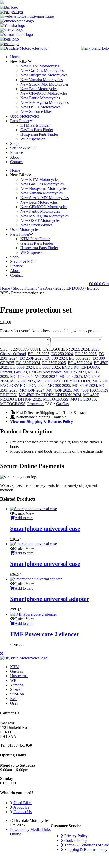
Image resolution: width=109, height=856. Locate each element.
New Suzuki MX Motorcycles (44, 84)
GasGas (46, 288)
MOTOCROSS (55, 399)
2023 (75, 349)
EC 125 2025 (38, 354)
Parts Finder (19, 121)
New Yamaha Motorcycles (41, 79)
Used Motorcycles (24, 116)
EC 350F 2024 (28, 363)
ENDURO (75, 288)
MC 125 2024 (74, 372)
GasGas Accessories (45, 372)
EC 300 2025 (79, 358)
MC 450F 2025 (58, 390)
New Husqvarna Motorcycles (43, 75)
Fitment (30, 288)
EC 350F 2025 (54, 363)
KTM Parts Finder (35, 125)
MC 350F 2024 (84, 385)
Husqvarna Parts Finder (39, 134)
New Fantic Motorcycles (40, 98)
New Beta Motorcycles (38, 89)
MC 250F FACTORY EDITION (63, 381)
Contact (16, 162)
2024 (85, 349)
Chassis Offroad (13, 354)
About (15, 157)
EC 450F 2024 (80, 363)
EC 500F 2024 (22, 367)
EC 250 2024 (62, 354)
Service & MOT (23, 148)
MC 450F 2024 (32, 390)
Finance (16, 152)
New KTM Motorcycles (39, 66)
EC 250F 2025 (31, 358)
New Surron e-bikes (36, 111)
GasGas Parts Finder (36, 130)
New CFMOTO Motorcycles (43, 93)
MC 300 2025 (59, 385)
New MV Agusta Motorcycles (44, 102)
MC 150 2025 (21, 376)
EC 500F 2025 (48, 367)
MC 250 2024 (46, 376)
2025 (59, 288)
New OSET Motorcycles (40, 107)
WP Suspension (32, 139)
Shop (14, 143)
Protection (35, 404)
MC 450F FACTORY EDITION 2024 (50, 395)
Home (15, 57)
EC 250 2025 (86, 354)
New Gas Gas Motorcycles (42, 70)
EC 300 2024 (56, 358)
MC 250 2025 (70, 376)
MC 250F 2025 (22, 381)
